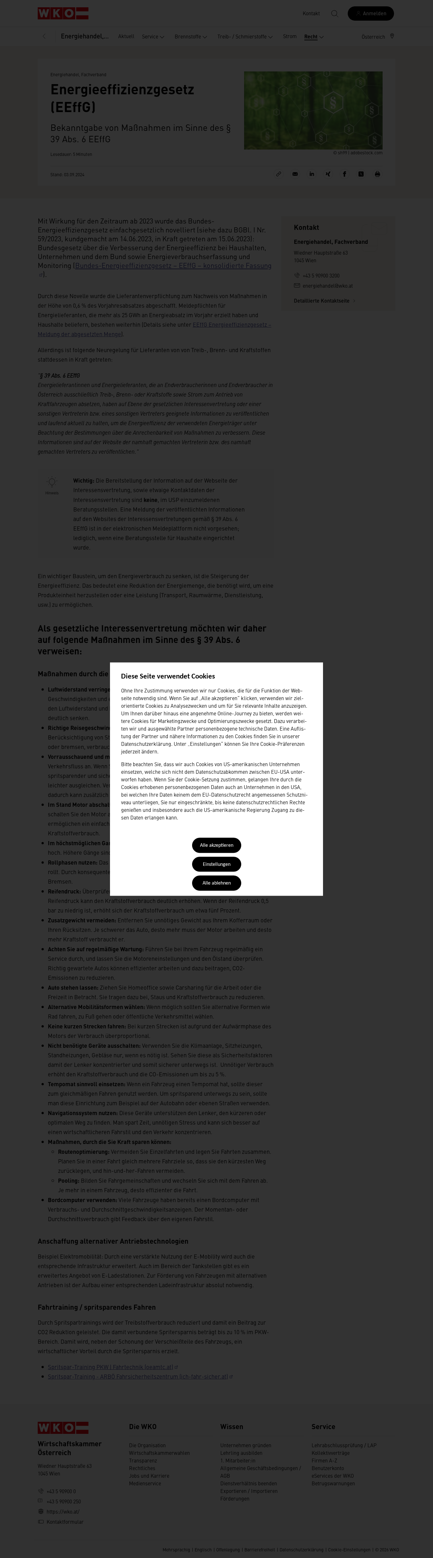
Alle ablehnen (217, 883)
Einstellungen (216, 864)
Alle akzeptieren (216, 845)
